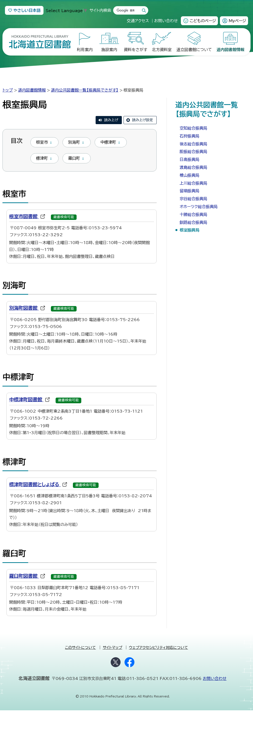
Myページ (237, 21)
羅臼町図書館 (26, 576)
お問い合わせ (215, 678)
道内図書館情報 (32, 90)
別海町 (74, 142)
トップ (7, 90)
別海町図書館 (26, 308)
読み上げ (111, 120)
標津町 (42, 158)
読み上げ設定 (142, 120)
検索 (144, 10)
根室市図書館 (26, 216)
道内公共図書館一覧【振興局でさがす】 (84, 90)
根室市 (42, 142)
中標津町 (108, 142)
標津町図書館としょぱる (37, 484)
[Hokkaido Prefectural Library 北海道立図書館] (39, 42)
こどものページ (203, 21)
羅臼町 (74, 158)
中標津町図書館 (29, 399)
